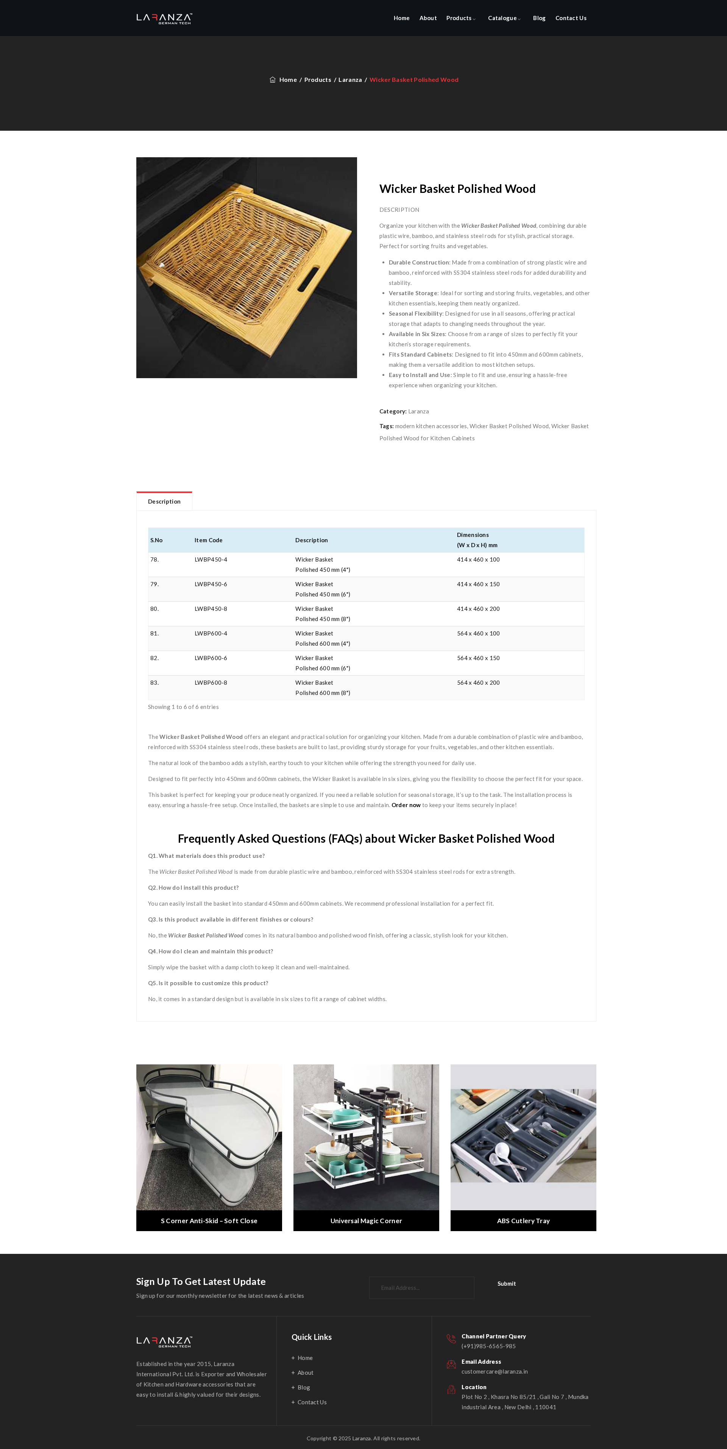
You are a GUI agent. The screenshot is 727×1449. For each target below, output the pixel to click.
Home (402, 17)
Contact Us (571, 17)
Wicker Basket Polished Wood (509, 425)
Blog (539, 17)
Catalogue (502, 17)
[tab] (164, 500)
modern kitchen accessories (431, 425)
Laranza (418, 411)
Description (164, 501)
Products (458, 17)
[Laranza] (164, 18)
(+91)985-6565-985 (489, 1346)
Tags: (386, 425)
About (428, 17)
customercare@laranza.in (495, 1371)
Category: (393, 411)
